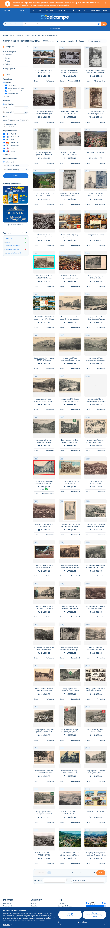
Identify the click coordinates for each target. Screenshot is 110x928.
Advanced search (55, 28)
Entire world (9, 162)
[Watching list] (81, 10)
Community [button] (49, 10)
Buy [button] (33, 10)
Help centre (62, 903)
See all (26, 47)
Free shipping (10, 126)
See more (6, 925)
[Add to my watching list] (52, 48)
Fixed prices (12, 85)
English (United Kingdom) (98, 10)
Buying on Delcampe (65, 906)
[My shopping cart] (86, 10)
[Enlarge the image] (44, 57)
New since (9, 108)
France (7, 61)
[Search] (104, 24)
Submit (15, 176)
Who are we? (7, 903)
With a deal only (11, 124)
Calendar (34, 906)
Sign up (7, 10)
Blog (32, 903)
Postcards (8, 55)
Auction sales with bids (16, 88)
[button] (98, 24)
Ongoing (8, 82)
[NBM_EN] (15, 195)
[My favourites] (75, 10)
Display (81, 41)
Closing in (8, 112)
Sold (7, 96)
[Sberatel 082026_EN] (15, 214)
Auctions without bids (15, 91)
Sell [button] (39, 10)
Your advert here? (17, 225)
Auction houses (13, 94)
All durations (9, 104)
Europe (7, 58)
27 (94, 873)
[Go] (67, 880)
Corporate (7, 906)
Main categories (10, 52)
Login (22, 10)
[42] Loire (8, 64)
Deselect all (6, 154)
